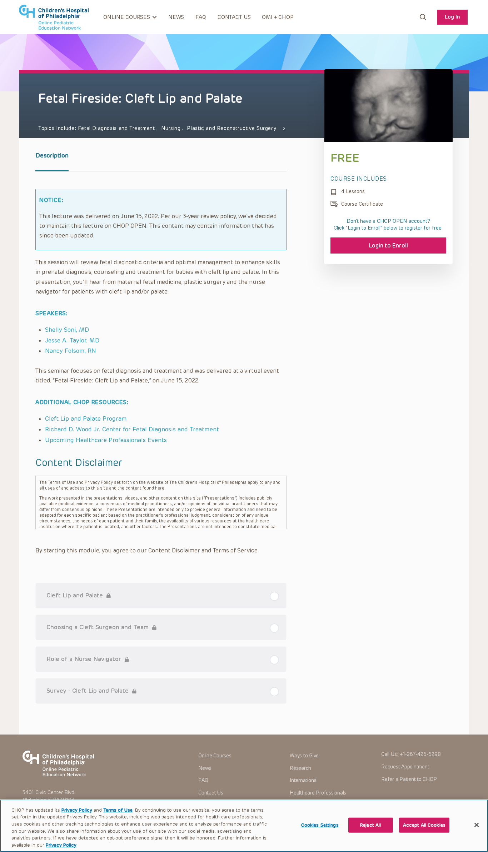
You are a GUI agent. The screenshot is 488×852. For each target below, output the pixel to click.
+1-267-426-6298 (420, 754)
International (304, 780)
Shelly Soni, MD (67, 329)
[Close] (476, 825)
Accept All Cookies (424, 825)
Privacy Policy (76, 810)
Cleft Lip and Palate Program (86, 418)
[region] (244, 826)
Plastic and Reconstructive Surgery (231, 128)
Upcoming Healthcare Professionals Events (106, 439)
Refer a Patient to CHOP (409, 779)
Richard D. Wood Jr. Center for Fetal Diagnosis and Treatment (132, 429)
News (176, 17)
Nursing (171, 128)
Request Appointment (405, 767)
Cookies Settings (320, 825)
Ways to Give (304, 756)
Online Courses (214, 756)
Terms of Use (118, 810)
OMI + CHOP (278, 17)
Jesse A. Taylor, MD (72, 340)
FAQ (200, 17)
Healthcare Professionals (318, 793)
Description (52, 155)
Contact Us (234, 17)
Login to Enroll (388, 245)
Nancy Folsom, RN (70, 350)
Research (300, 768)
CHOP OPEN (54, 17)
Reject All (370, 825)
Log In (452, 17)
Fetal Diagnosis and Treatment (117, 128)
